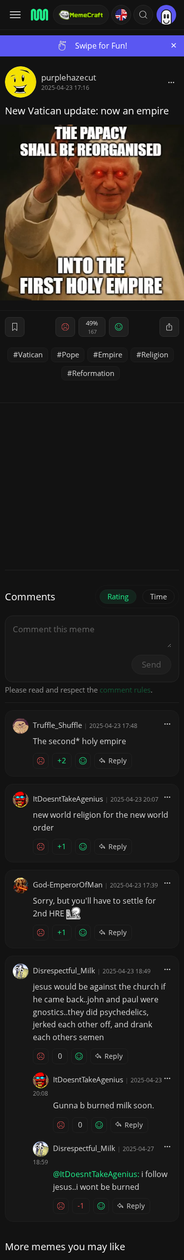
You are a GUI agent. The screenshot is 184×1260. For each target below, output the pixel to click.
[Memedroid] (38, 15)
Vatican (30, 354)
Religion (154, 354)
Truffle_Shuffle (57, 725)
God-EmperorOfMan (68, 884)
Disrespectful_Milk (64, 970)
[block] (171, 82)
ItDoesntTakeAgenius (68, 799)
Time (158, 596)
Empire (110, 354)
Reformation (93, 373)
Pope (70, 354)
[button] (143, 15)
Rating (118, 596)
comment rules (125, 690)
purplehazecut (68, 77)
